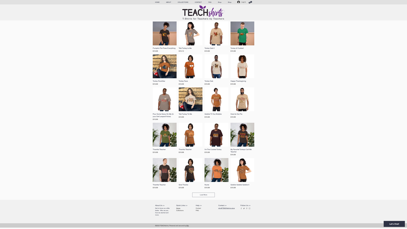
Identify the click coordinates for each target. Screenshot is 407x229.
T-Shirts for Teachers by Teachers (203, 18)
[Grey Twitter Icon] (244, 208)
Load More (203, 195)
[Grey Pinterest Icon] (247, 208)
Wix (187, 225)
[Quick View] (165, 33)
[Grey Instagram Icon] (249, 208)
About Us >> (159, 205)
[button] (250, 2)
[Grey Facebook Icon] (241, 208)
